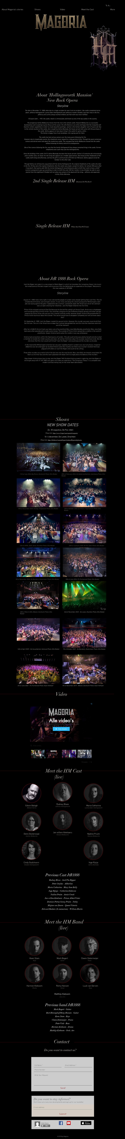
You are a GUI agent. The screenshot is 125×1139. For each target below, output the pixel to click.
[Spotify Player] (14, 49)
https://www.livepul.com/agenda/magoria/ (65, 433)
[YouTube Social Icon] (69, 1123)
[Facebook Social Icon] (61, 1123)
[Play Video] (38, 754)
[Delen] (91, 704)
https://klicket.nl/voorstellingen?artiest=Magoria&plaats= (65, 440)
